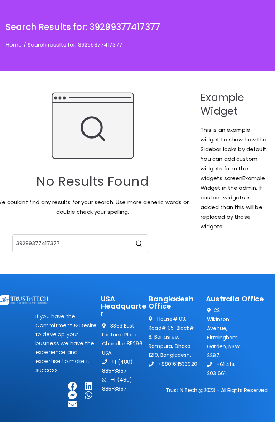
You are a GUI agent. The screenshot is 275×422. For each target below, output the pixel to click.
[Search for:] (80, 243)
